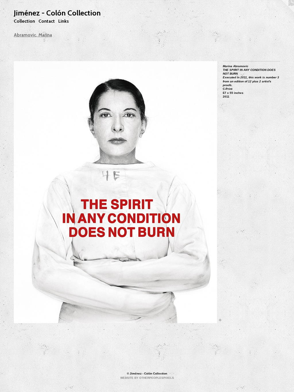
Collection (24, 21)
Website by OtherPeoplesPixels (147, 377)
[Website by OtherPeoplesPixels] (282, 11)
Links (63, 21)
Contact (46, 21)
